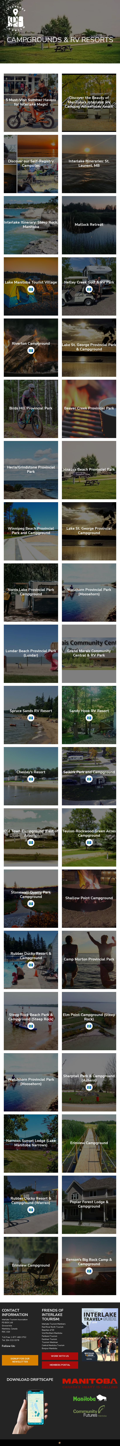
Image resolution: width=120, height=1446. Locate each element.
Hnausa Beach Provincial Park (89, 469)
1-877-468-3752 (18, 1337)
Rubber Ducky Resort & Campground (31, 955)
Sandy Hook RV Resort (89, 710)
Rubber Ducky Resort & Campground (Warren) (31, 1200)
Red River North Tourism (52, 1327)
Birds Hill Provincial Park (30, 408)
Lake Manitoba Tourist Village (31, 282)
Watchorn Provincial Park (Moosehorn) (89, 592)
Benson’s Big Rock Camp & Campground (89, 1262)
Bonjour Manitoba (49, 1348)
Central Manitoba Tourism (53, 1345)
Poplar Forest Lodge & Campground (89, 1204)
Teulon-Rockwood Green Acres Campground (89, 833)
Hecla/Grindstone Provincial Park (31, 469)
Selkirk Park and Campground (89, 772)
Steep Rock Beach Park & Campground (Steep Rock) (31, 1017)
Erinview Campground (89, 1142)
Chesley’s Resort (31, 772)
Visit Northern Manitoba (52, 1333)
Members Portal (60, 1364)
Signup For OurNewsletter (20, 1360)
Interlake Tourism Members (54, 1324)
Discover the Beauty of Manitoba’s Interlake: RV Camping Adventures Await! (89, 102)
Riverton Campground (31, 343)
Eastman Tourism (49, 1339)
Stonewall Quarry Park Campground (31, 894)
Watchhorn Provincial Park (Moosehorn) (31, 1081)
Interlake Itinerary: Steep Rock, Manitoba (31, 224)
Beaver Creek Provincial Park (89, 408)
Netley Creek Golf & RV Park (89, 282)
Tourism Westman (50, 1342)
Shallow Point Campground (89, 898)
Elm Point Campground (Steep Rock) (89, 1017)
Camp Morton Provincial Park (89, 959)
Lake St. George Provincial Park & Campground (89, 347)
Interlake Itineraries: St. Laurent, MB (89, 163)
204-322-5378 (12, 1340)
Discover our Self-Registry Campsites (31, 163)
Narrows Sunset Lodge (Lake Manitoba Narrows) (31, 1143)
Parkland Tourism (49, 1336)
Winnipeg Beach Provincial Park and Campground (31, 530)
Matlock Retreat (89, 224)
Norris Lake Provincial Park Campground (31, 592)
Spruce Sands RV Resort (31, 710)
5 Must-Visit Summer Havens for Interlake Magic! (31, 102)
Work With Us (60, 1356)
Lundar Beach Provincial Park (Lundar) (31, 653)
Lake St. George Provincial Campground (89, 530)
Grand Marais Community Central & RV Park (89, 653)
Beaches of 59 (48, 1330)
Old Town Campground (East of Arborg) (31, 833)
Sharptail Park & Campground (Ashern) (89, 1078)
